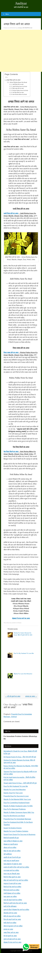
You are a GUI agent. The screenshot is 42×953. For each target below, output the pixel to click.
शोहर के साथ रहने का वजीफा (12, 851)
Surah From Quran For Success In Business (19, 834)
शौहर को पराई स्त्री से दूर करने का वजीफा (16, 880)
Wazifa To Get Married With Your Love (17, 799)
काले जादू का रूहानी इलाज (11, 861)
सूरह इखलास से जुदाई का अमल (13, 864)
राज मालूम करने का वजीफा (11, 870)
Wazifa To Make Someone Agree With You (19, 812)
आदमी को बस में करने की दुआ (12, 857)
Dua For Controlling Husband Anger (17, 803)
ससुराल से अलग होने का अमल (12, 883)
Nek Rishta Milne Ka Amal (19, 94)
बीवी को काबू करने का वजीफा (12, 916)
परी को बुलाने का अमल (12, 696)
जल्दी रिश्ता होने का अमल (17, 84)
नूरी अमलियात (8, 854)
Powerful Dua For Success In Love (16, 796)
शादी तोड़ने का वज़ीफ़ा (10, 923)
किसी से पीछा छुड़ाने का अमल (12, 877)
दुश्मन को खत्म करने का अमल (12, 939)
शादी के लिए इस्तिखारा (10, 906)
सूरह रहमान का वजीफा (10, 896)
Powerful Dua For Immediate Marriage (17, 819)
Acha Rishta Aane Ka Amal (18, 82)
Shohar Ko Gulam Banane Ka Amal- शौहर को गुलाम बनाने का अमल (23, 634)
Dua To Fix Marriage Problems (15, 809)
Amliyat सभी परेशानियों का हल (25, 28)
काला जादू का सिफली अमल (12, 874)
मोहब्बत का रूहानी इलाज (11, 844)
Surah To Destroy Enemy (13, 828)
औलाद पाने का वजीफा (10, 847)
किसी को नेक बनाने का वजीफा (12, 887)
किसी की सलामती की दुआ (11, 838)
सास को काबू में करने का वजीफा (13, 900)
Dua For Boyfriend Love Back (14, 816)
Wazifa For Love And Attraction (23, 674)
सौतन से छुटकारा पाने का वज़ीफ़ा (13, 926)
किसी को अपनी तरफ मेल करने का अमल (15, 903)
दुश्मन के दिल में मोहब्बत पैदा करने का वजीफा (16, 910)
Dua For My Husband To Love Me (24, 653)
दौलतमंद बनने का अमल (10, 913)
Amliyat (21, 3)
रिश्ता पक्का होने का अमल (18, 88)
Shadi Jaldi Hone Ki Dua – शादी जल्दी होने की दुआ (20, 783)
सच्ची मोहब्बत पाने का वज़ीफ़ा (12, 893)
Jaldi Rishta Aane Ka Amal (19, 86)
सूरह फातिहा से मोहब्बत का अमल (13, 841)
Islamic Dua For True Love (13, 793)
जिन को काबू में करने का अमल (12, 919)
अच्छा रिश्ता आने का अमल (13, 80)
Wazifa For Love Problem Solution (16, 831)
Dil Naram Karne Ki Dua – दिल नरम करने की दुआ (20, 757)
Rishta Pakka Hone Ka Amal (20, 90)
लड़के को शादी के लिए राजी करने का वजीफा (16, 867)
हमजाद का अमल (31, 696)
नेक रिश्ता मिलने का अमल (18, 92)
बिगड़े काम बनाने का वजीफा (11, 890)
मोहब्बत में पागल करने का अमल (12, 942)
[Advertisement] (21, 51)
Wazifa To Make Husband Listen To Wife (18, 806)
